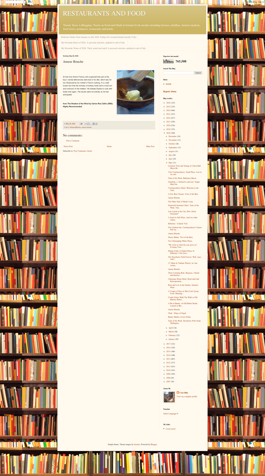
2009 (168, 374)
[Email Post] (81, 123)
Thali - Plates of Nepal (177, 313)
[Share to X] (91, 123)
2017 (168, 343)
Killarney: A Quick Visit (177, 223)
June (171, 158)
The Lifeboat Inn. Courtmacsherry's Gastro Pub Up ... (185, 228)
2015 (168, 351)
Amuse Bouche (174, 197)
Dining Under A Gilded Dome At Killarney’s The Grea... (181, 252)
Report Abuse (169, 91)
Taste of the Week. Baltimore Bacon (182, 178)
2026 (168, 102)
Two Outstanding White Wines (180, 241)
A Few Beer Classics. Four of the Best (183, 194)
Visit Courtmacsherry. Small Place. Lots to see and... (185, 173)
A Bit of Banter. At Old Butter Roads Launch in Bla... (182, 304)
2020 (168, 125)
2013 (168, 359)
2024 (168, 110)
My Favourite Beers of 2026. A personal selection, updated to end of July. (93, 42)
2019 (168, 129)
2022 (168, 118)
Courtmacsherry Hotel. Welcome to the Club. (183, 189)
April (171, 327)
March (171, 331)
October (172, 143)
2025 (168, 106)
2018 (168, 133)
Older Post (150, 146)
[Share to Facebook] (93, 123)
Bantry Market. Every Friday (179, 317)
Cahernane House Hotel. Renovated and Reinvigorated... (183, 280)
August (172, 151)
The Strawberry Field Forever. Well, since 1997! (184, 258)
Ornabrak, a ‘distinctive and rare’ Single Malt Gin (184, 182)
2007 (168, 381)
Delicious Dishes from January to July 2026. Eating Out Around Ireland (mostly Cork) (98, 36)
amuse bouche (87, 127)
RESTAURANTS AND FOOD (104, 13)
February (172, 335)
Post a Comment (72, 140)
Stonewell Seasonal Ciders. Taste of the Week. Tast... (183, 206)
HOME (168, 84)
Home (109, 146)
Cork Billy (183, 392)
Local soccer (171, 428)
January (172, 339)
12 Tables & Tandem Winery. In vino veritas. (182, 264)
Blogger (154, 444)
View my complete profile (187, 396)
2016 (168, 347)
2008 (168, 377)
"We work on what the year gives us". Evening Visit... (183, 245)
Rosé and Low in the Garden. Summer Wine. (183, 286)
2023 (168, 114)
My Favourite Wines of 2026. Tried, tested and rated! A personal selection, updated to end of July (103, 48)
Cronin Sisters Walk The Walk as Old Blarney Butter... (182, 298)
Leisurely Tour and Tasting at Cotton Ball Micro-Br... (184, 166)
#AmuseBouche (75, 127)
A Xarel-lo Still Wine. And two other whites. (183, 218)
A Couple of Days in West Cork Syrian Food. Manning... (183, 292)
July (170, 155)
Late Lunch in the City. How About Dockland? (182, 212)
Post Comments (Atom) (83, 151)
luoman (137, 444)
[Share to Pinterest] (96, 123)
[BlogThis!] (88, 123)
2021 (168, 121)
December (173, 136)
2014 (168, 355)
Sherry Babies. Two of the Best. (180, 237)
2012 (168, 362)
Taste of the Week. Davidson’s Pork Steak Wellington (184, 321)
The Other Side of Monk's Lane (180, 201)
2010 (168, 370)
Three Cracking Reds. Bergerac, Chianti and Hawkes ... (183, 273)
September (173, 147)
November (173, 140)
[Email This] (85, 123)
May (171, 162)
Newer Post (68, 146)
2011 (168, 366)
